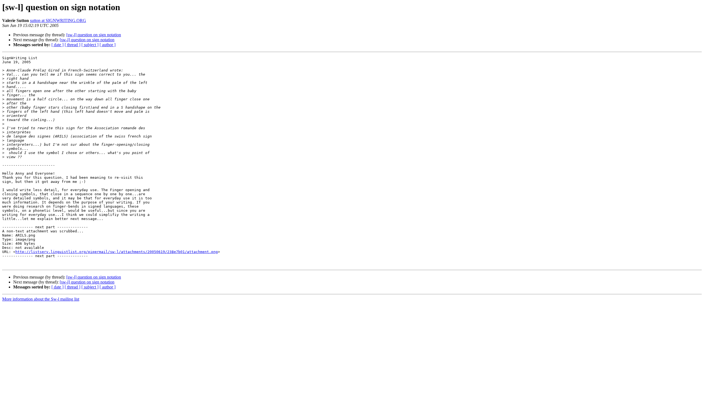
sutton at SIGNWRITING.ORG (58, 20)
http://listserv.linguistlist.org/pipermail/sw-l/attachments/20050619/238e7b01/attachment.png (116, 252)
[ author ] (108, 44)
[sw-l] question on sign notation (93, 34)
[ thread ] (72, 44)
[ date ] (57, 44)
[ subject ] (89, 44)
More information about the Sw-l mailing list (40, 299)
